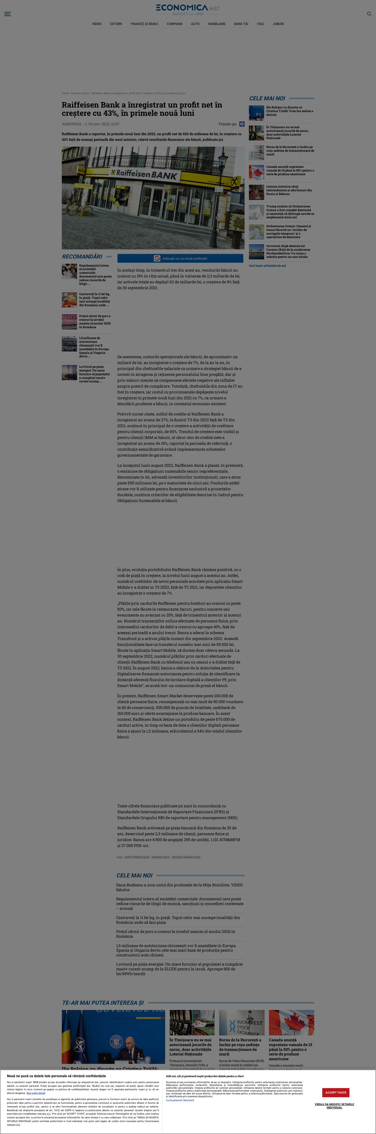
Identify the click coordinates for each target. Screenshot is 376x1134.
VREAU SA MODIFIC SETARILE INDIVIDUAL (334, 1106)
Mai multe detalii (36, 1093)
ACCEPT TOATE (336, 1092)
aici (49, 1113)
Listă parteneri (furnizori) (180, 1100)
